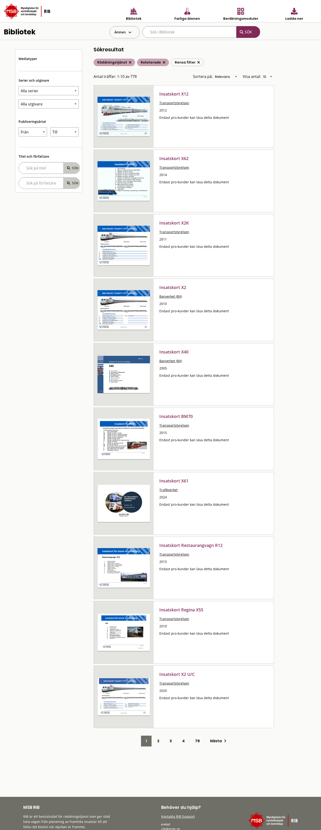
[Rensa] (198, 62)
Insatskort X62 (173, 158)
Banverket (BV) (170, 296)
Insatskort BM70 (176, 416)
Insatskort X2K (174, 223)
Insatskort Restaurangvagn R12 (191, 545)
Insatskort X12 (173, 94)
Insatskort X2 (172, 287)
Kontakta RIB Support (178, 816)
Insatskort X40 (173, 352)
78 (197, 741)
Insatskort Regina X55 (181, 610)
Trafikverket (168, 490)
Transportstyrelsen (174, 103)
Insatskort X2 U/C (177, 674)
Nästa (217, 741)
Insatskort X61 (173, 481)
